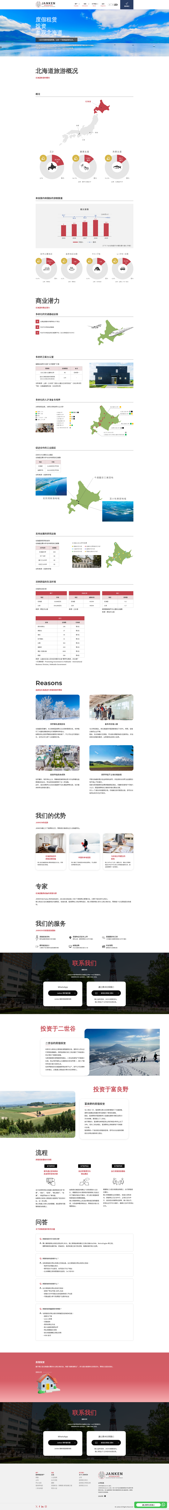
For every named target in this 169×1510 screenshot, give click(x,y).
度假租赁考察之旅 (85, 1483)
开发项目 (38, 1483)
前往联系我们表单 (107, 993)
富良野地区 (39, 1485)
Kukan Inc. (106, 1485)
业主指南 (54, 1477)
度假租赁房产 (40, 1475)
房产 (76, 4)
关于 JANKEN (83, 1475)
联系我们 (126, 6)
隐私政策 (100, 1496)
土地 (37, 1480)
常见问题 (54, 1488)
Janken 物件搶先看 (64, 993)
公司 (80, 1477)
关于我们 (94, 4)
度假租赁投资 (83, 1480)
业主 (52, 1475)
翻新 (52, 1483)
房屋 (37, 1477)
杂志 (103, 4)
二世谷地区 (39, 1488)
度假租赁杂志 (83, 1485)
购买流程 (54, 1480)
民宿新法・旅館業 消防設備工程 (61, 1485)
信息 (85, 4)
